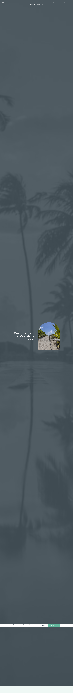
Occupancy (31, 624)
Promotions (18, 2)
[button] (3, 2)
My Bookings (62, 2)
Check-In (14, 624)
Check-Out (23, 624)
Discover (31, 339)
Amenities (12, 2)
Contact (56, 2)
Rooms (6, 2)
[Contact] (54, 2)
